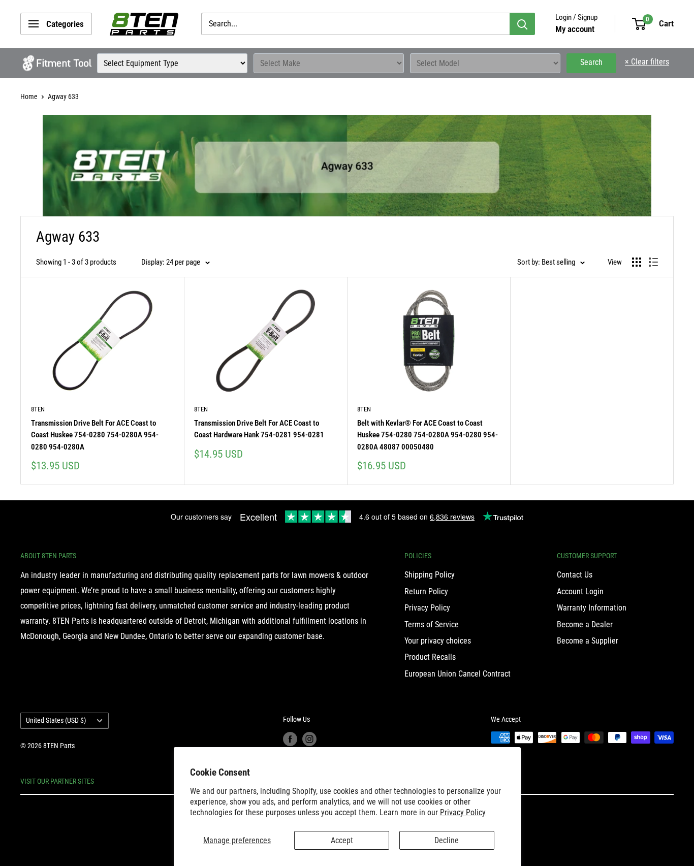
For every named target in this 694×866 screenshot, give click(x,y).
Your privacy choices (437, 641)
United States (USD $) (56, 720)
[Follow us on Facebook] (290, 738)
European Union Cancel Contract (457, 674)
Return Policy (426, 591)
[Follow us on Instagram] (309, 738)
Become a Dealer (585, 624)
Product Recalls (430, 657)
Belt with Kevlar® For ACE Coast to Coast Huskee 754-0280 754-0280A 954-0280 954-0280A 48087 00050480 (427, 435)
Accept (342, 840)
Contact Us (574, 575)
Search (591, 62)
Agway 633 (63, 96)
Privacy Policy (463, 812)
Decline (446, 840)
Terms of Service (431, 624)
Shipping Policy (429, 575)
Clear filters (647, 62)
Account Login (580, 591)
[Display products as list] (653, 262)
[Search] (522, 24)
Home (29, 96)
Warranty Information (591, 608)
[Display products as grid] (636, 262)
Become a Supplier (587, 641)
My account (574, 29)
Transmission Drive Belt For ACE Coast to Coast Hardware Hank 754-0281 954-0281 (259, 429)
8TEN (38, 409)
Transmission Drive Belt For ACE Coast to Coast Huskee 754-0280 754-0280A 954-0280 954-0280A (95, 435)
